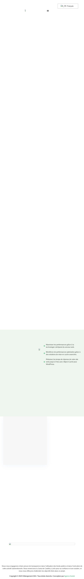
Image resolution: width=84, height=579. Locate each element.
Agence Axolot (69, 576)
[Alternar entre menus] (48, 11)
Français (70, 6)
